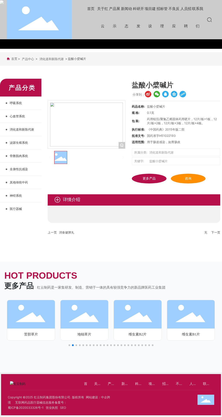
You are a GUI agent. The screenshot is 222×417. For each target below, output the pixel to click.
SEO (63, 407)
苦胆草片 (31, 334)
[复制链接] (183, 94)
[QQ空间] (174, 94)
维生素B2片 (138, 334)
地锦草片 (84, 334)
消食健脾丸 (66, 232)
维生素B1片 (191, 334)
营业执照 (52, 407)
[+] (31, 314)
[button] (69, 345)
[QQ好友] (165, 94)
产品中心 (28, 59)
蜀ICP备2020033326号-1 (26, 407)
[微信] (156, 94)
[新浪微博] (148, 94)
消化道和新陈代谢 (51, 59)
